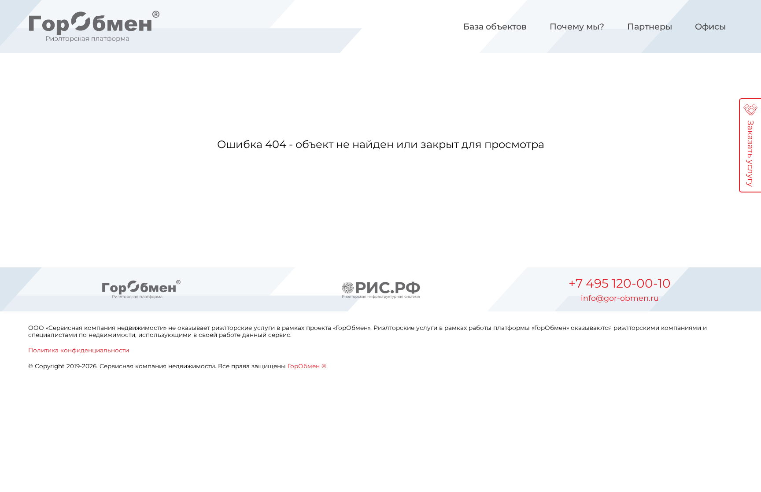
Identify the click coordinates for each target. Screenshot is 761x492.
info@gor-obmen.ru (620, 298)
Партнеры (649, 26)
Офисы (710, 26)
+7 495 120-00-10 (620, 283)
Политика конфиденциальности (78, 350)
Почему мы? (577, 26)
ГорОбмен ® (307, 366)
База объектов (495, 26)
